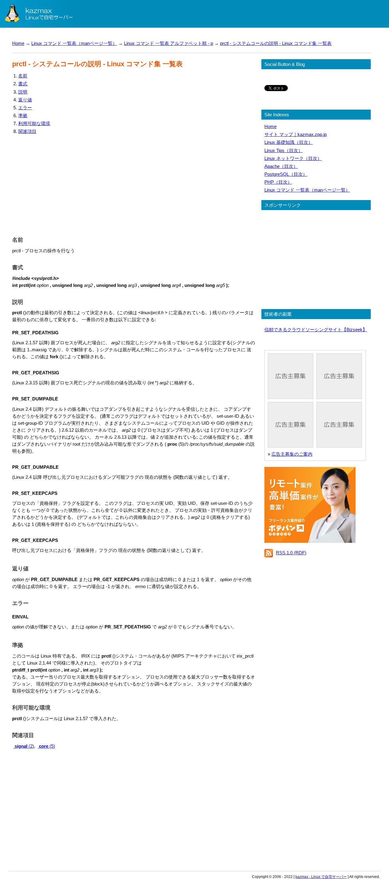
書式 (22, 83)
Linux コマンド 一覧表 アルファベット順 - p (168, 43)
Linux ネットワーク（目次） (293, 158)
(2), (25, 746)
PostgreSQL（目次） (285, 174)
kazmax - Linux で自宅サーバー (321, 877)
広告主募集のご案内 (291, 454)
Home (18, 43)
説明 (22, 91)
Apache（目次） (281, 166)
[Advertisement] (133, 183)
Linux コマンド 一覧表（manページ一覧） (74, 43)
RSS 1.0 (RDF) (291, 552)
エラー (25, 107)
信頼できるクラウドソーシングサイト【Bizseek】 (315, 329)
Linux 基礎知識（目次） (288, 142)
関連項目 (27, 131)
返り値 (25, 99)
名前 (22, 75)
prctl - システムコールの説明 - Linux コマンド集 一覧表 (276, 43)
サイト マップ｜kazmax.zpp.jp (295, 134)
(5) (47, 746)
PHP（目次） (278, 182)
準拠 (22, 115)
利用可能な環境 (34, 123)
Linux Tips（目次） (283, 150)
